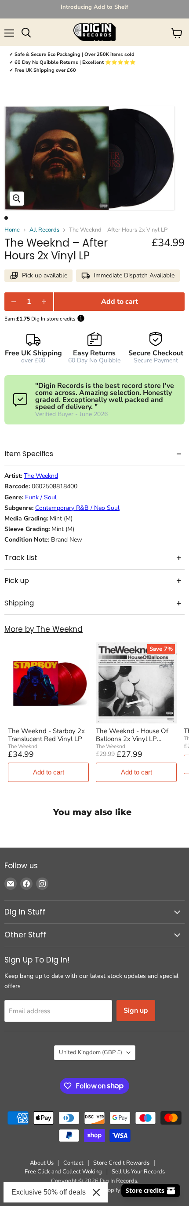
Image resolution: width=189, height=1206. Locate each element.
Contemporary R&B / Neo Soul (77, 508)
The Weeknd (41, 475)
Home (12, 230)
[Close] (96, 1192)
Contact (73, 1163)
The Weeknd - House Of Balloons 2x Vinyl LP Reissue (132, 735)
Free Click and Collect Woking (63, 1172)
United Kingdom (90, 1052)
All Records (44, 230)
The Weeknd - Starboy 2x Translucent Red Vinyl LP (46, 735)
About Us (42, 1163)
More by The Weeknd (43, 629)
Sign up (136, 1010)
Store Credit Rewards (121, 1163)
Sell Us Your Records (138, 1172)
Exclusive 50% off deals (48, 1192)
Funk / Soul (41, 497)
